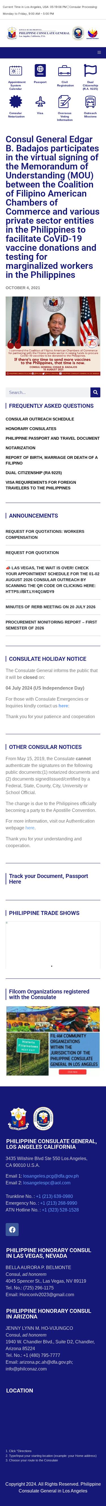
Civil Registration (65, 83)
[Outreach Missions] (90, 101)
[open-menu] (99, 52)
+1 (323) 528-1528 (60, 1210)
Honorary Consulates (31, 428)
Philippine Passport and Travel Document (53, 438)
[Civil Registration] (64, 70)
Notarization (20, 448)
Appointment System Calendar (16, 85)
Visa (40, 113)
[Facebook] (12, 1229)
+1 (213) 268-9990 (58, 1203)
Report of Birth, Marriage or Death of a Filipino (52, 460)
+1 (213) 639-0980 (54, 1196)
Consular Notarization (16, 115)
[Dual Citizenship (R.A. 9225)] (90, 70)
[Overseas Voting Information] (64, 101)
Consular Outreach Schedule (40, 419)
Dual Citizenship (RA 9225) (34, 472)
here (63, 705)
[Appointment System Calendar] (15, 70)
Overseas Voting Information (65, 116)
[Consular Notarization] (15, 101)
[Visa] (40, 101)
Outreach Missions (90, 115)
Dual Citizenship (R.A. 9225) (90, 85)
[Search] (95, 392)
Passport (40, 82)
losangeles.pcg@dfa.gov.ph (51, 1176)
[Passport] (40, 70)
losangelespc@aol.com (46, 1182)
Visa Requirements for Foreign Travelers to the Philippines (41, 485)
